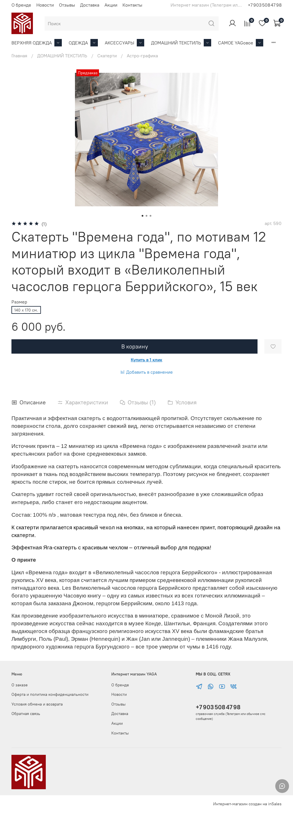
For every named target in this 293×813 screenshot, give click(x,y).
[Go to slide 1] (142, 216)
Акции (110, 5)
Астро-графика (142, 55)
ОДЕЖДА (78, 43)
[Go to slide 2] (146, 216)
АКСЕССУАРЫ (119, 43)
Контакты (132, 5)
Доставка (89, 5)
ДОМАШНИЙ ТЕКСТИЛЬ (176, 43)
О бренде (21, 5)
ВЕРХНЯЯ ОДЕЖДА (31, 43)
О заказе (19, 684)
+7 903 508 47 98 (218, 707)
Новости (45, 5)
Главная (19, 55)
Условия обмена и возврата (37, 704)
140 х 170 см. (26, 310)
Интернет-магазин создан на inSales (247, 803)
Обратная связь (25, 713)
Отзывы (67, 5)
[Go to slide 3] (150, 216)
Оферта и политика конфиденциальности (49, 694)
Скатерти (107, 55)
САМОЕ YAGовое (235, 43)
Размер (19, 302)
